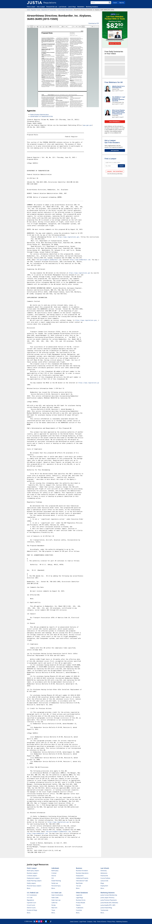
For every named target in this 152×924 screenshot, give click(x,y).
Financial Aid (104, 876)
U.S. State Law (56, 893)
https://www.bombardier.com (80, 259)
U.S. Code (29, 897)
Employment (79, 876)
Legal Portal (82, 921)
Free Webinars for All (114, 82)
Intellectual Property (82, 878)
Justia (28, 9)
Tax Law (78, 886)
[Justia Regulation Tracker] (34, 2)
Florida (53, 905)
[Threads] (44, 921)
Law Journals (104, 881)
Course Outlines (105, 878)
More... (29, 888)
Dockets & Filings (32, 910)
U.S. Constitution (32, 895)
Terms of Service (101, 921)
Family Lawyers (31, 883)
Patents (78, 905)
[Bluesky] (46, 921)
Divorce (53, 876)
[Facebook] (39, 921)
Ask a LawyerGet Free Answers (112, 141)
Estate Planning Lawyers (34, 881)
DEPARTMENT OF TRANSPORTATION (41, 116)
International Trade (82, 881)
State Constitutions (57, 895)
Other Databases (82, 893)
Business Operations (82, 873)
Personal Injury (56, 886)
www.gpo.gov (87, 125)
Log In (115, 2)
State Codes (55, 897)
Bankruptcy (54, 870)
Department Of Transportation (48, 9)
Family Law (54, 883)
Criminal (53, 873)
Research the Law (51, 6)
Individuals (55, 868)
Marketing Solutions (92, 6)
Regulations (30, 900)
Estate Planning (56, 881)
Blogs (102, 883)
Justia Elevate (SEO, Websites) (109, 902)
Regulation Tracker (35, 9)
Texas (53, 910)
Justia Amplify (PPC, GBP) (108, 905)
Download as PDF (94, 23)
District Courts (31, 908)
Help (94, 921)
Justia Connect (74, 921)
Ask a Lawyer (41, 6)
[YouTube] (37, 921)
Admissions (104, 873)
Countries (79, 910)
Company (89, 921)
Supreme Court (31, 902)
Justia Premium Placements (109, 900)
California (54, 902)
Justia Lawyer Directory (107, 897)
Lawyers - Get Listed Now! (115, 171)
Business (79, 868)
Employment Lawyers (33, 878)
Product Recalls (80, 902)
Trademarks (79, 908)
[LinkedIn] (34, 921)
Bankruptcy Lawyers (33, 870)
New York (54, 908)
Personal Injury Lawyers (34, 886)
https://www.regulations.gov (68, 237)
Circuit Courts (31, 905)
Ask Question (115, 150)
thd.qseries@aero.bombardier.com (48, 259)
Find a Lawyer (31, 6)
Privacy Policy (111, 921)
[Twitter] (48, 921)
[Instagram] (41, 921)
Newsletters (80, 6)
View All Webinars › (114, 121)
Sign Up (121, 2)
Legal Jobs (79, 895)
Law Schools (62, 6)
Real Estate (79, 883)
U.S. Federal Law (32, 893)
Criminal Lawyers (32, 876)
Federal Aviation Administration (65, 9)
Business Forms (80, 900)
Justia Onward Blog (106, 908)
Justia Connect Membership (109, 895)
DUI (52, 878)
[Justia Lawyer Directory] (50, 921)
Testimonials (104, 910)
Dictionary (104, 870)
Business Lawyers (32, 873)
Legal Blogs (79, 897)
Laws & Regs (72, 6)
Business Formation (82, 870)
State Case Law (55, 900)
